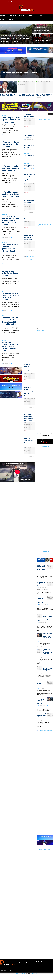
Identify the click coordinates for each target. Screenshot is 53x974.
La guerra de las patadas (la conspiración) (28, 237)
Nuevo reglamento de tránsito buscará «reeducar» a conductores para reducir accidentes (20, 73)
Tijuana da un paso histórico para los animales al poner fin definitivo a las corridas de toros (26, 96)
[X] (8, 1)
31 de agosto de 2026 (11, 43)
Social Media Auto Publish (21, 973)
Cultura (4, 242)
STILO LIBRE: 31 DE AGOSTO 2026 (42, 40)
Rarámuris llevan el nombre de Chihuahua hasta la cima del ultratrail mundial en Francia (10, 220)
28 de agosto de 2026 (12, 76)
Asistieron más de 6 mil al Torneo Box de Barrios (10, 273)
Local (4, 139)
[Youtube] (11, 1)
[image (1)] (45, 560)
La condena (27, 218)
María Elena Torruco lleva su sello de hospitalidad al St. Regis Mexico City (10, 321)
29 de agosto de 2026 (42, 604)
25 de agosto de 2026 (29, 168)
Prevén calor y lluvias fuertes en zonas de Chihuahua (10, 144)
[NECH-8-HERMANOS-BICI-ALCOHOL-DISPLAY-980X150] (26, 106)
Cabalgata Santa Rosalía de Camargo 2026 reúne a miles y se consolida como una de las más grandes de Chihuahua (15, 38)
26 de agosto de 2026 (29, 158)
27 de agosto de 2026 (29, 149)
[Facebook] (1, 1)
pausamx (4, 43)
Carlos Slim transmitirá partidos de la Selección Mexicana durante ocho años (10, 346)
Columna (36, 38)
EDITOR (5, 76)
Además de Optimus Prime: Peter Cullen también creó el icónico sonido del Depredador (8, 96)
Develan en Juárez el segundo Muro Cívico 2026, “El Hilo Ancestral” (10, 296)
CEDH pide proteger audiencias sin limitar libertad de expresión (10, 194)
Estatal (5, 69)
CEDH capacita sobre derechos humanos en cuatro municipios (10, 168)
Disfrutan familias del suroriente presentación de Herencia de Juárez (10, 248)
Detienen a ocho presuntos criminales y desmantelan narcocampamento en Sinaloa (41, 27)
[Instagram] (4, 1)
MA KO (26, 379)
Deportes (4, 214)
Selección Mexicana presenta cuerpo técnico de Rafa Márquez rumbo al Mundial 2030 (41, 600)
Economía (4, 33)
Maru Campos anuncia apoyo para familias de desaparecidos (11, 120)
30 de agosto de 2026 (6, 134)
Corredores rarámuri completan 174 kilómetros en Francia (28, 392)
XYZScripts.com (34, 973)
